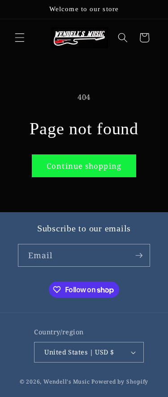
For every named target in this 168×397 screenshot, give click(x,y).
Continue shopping (84, 166)
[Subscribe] (139, 255)
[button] (19, 37)
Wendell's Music (66, 381)
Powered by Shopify (119, 381)
